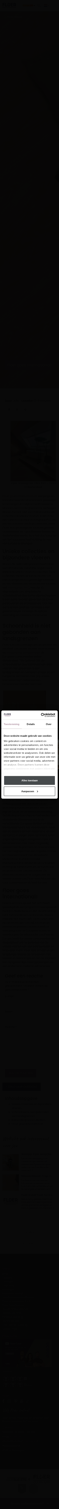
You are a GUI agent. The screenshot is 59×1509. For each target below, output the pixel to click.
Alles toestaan (29, 780)
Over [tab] (48, 724)
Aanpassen (27, 791)
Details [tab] (31, 724)
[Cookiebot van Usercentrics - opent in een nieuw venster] (41, 715)
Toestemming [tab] (11, 724)
